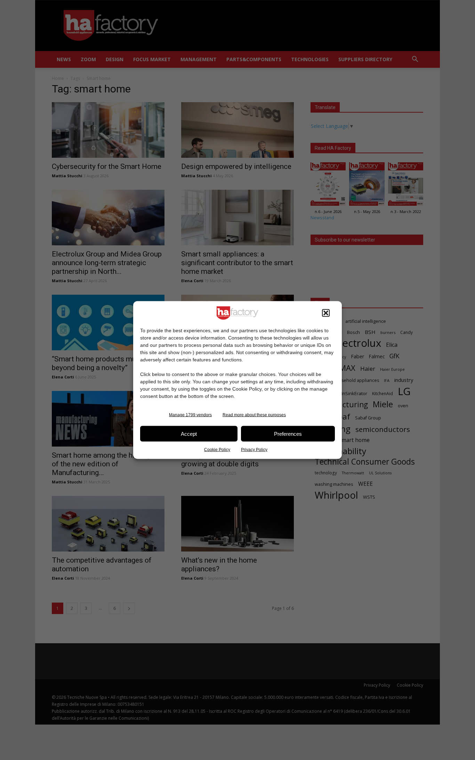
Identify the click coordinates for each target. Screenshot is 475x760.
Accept (189, 433)
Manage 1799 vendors (190, 414)
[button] (325, 313)
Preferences (288, 433)
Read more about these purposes (254, 414)
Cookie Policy (217, 449)
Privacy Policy (254, 449)
